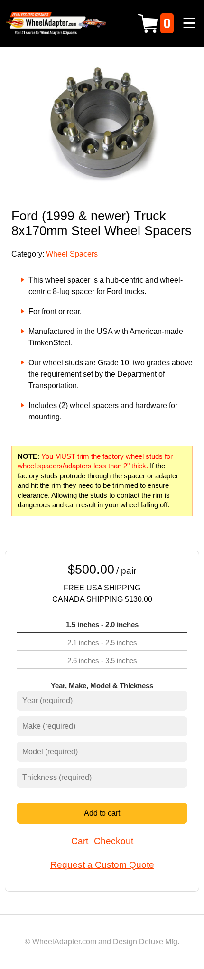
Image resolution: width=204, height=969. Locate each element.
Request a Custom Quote (102, 865)
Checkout (113, 841)
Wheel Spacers (72, 254)
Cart (79, 841)
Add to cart (102, 813)
